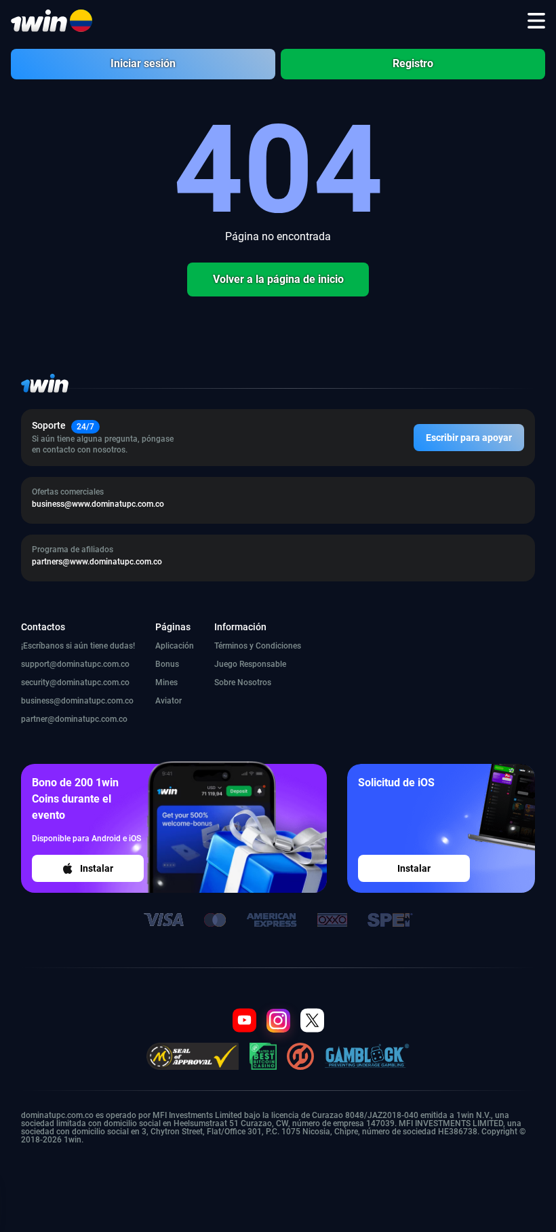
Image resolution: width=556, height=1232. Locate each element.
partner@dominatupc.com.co (74, 719)
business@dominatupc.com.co (77, 701)
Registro (413, 63)
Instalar (96, 868)
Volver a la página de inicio (278, 279)
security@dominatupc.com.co (75, 682)
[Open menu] (536, 21)
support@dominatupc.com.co (75, 664)
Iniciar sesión (143, 63)
